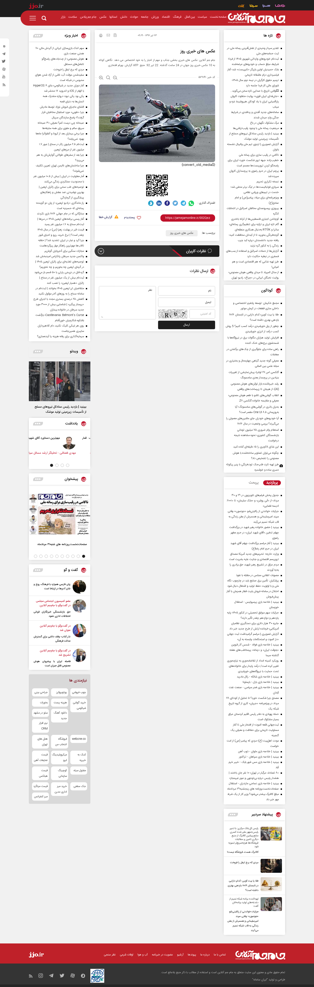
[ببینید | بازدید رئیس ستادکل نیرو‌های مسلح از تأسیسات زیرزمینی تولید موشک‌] (59, 381)
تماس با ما (220, 954)
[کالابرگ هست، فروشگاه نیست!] (270, 840)
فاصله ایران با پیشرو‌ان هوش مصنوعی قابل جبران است (52, 663)
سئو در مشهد (41, 713)
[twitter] (4, 62)
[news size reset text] (108, 78)
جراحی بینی (41, 692)
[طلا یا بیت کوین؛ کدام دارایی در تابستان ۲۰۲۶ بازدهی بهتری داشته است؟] (270, 885)
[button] (67, 465)
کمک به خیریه (82, 757)
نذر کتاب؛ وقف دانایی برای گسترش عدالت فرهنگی (52, 639)
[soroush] (151, 203)
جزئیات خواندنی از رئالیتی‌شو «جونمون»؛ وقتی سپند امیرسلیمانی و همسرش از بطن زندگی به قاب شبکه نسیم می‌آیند (242, 921)
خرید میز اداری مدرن (60, 789)
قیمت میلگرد (40, 786)
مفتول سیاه (80, 770)
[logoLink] (256, 18)
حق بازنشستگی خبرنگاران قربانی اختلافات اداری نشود (52, 614)
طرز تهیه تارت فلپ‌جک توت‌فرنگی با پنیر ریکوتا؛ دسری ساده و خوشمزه (252, 467)
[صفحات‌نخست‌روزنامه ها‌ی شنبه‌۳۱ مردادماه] (59, 514)
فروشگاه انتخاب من (61, 742)
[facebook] (167, 203)
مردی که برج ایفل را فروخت (244, 862)
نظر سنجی (110, 954)
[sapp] (4, 78)
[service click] (241, 6)
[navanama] (280, 6)
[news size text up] (101, 78)
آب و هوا (143, 954)
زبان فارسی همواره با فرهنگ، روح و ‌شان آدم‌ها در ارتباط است (52, 586)
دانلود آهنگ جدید (60, 716)
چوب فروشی (79, 692)
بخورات (44, 702)
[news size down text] (115, 78)
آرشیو (180, 954)
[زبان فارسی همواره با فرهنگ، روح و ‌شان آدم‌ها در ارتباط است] (79, 587)
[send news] (108, 36)
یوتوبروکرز (61, 692)
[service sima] (254, 6)
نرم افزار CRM (43, 726)
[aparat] (4, 70)
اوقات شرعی (126, 954)
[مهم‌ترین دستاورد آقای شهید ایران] (80, 442)
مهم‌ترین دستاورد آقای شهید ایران (51, 438)
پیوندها (192, 954)
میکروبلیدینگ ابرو (59, 757)
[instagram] (4, 47)
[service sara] (266, 6)
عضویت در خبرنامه (162, 954)
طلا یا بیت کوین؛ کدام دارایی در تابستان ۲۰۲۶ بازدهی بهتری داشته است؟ (243, 885)
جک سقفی (79, 786)
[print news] (100, 36)
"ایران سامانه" (260, 979)
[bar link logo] (36, 7)
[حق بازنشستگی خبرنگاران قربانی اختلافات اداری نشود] (79, 608)
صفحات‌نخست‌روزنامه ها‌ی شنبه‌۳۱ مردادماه (62, 544)
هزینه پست (60, 702)
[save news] (115, 36)
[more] (233, 814)
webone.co (79, 739)
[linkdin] (159, 203)
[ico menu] (34, 18)
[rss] (4, 85)
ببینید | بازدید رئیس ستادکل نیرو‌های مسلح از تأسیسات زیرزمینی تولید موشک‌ (60, 409)
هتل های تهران (42, 742)
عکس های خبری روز (181, 233)
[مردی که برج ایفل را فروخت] (270, 866)
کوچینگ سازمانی (62, 773)
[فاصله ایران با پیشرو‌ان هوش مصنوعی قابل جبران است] (79, 658)
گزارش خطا (105, 217)
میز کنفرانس (41, 796)
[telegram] (4, 55)
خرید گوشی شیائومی (79, 705)
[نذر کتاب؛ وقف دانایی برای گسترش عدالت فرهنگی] (79, 633)
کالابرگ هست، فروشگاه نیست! (242, 852)
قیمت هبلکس (43, 773)
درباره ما (205, 954)
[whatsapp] (191, 203)
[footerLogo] (260, 955)
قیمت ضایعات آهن (41, 757)
